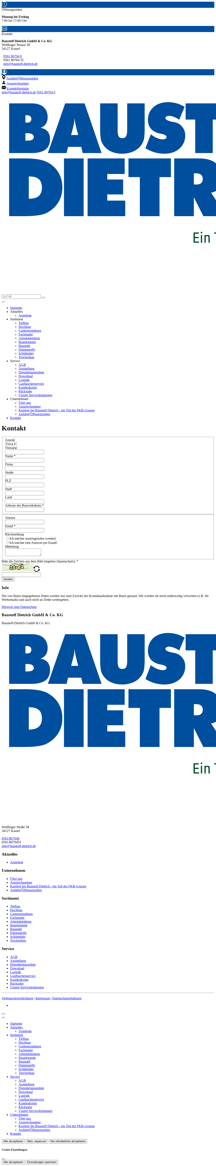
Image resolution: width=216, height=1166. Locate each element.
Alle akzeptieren (13, 1141)
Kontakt (15, 418)
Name (10, 456)
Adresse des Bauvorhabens (24, 505)
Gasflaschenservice (31, 384)
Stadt (8, 489)
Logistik (24, 380)
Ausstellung (26, 368)
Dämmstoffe (27, 349)
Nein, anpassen (36, 1141)
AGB (22, 365)
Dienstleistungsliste (31, 372)
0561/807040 (10, 838)
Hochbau (25, 327)
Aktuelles (16, 1027)
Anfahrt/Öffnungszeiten (34, 414)
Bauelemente (27, 342)
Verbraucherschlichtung (17, 998)
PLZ (8, 481)
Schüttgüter (26, 353)
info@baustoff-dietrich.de (20, 64)
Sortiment (16, 1035)
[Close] (3, 1017)
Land (8, 497)
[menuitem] (20, 78)
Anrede (10, 440)
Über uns (25, 402)
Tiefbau (24, 323)
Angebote (25, 315)
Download (26, 376)
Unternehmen (19, 1114)
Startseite (16, 308)
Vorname (11, 448)
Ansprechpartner (30, 406)
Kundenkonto (28, 387)
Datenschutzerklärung (66, 998)
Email (10, 526)
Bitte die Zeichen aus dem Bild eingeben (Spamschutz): (40, 561)
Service (15, 1076)
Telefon (10, 518)
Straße (9, 472)
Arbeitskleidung (29, 338)
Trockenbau (26, 357)
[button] (3, 301)
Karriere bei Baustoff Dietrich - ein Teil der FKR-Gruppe (57, 410)
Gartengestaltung (30, 330)
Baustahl (24, 346)
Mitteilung (12, 546)
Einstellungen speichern (41, 1162)
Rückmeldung (14, 534)
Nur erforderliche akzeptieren (67, 1141)
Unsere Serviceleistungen (35, 395)
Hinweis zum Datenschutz (19, 607)
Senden (8, 579)
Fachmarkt (26, 334)
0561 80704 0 (12, 56)
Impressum (42, 998)
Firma (9, 464)
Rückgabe (25, 391)
